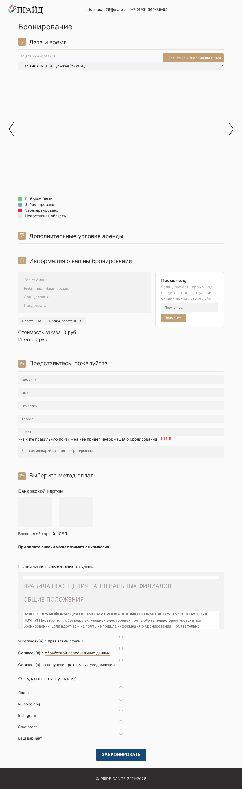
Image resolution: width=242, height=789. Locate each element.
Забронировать (121, 754)
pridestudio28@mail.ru (105, 9)
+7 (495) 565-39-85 (149, 9)
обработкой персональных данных (77, 653)
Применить (173, 318)
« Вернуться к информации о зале (193, 58)
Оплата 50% (31, 321)
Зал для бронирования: (119, 56)
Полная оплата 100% (65, 321)
